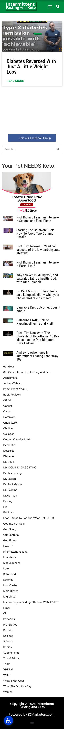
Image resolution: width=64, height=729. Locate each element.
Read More (15, 81)
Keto (6, 568)
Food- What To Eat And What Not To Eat (28, 518)
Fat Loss (8, 512)
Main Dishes (10, 591)
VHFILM (8, 669)
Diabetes (8, 456)
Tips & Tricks (11, 658)
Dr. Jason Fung (12, 473)
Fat (5, 506)
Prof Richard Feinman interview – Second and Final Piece (37, 219)
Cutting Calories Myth (17, 439)
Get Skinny (10, 529)
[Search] (58, 149)
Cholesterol (10, 422)
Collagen (8, 433)
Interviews (9, 557)
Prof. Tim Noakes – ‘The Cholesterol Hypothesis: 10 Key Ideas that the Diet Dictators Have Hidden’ (37, 338)
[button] (50, 6)
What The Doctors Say (17, 686)
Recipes (8, 635)
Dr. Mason (9, 478)
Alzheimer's (10, 377)
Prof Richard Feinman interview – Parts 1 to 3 (37, 264)
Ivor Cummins (11, 562)
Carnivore (9, 417)
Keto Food (9, 574)
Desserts (8, 450)
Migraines (9, 596)
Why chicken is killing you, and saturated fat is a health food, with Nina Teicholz (37, 278)
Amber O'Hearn (12, 383)
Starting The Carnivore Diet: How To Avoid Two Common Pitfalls (35, 233)
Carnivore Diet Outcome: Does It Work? (38, 309)
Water (7, 675)
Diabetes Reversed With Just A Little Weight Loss (31, 66)
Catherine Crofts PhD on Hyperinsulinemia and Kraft (34, 322)
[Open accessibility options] (8, 720)
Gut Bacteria (11, 534)
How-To (8, 546)
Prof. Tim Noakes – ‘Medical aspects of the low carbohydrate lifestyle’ (38, 249)
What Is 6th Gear (13, 680)
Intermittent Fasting (15, 551)
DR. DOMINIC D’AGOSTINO (19, 467)
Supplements (11, 652)
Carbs (7, 411)
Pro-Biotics (10, 624)
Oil (5, 613)
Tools (6, 663)
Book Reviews (12, 394)
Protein (7, 630)
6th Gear (8, 366)
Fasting (7, 501)
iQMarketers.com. (41, 714)
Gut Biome (9, 540)
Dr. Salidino (10, 490)
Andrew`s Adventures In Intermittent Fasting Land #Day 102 (37, 355)
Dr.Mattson (10, 495)
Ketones (8, 579)
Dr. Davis (8, 462)
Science (8, 641)
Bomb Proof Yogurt (15, 389)
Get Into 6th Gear (14, 523)
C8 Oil (7, 400)
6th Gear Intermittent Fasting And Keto (27, 372)
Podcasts (9, 619)
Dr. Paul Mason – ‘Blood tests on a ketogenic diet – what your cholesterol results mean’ (37, 294)
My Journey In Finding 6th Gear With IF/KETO (31, 602)
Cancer (7, 405)
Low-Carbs (10, 585)
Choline (8, 428)
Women (7, 692)
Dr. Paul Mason (12, 484)
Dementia (9, 445)
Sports (7, 647)
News (6, 607)
